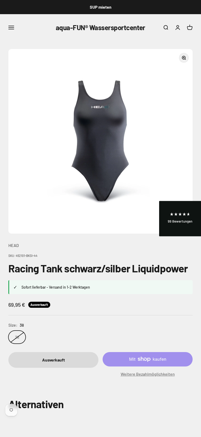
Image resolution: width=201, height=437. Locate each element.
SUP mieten (100, 6)
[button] (180, 218)
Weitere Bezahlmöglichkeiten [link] (148, 373)
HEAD (13, 245)
